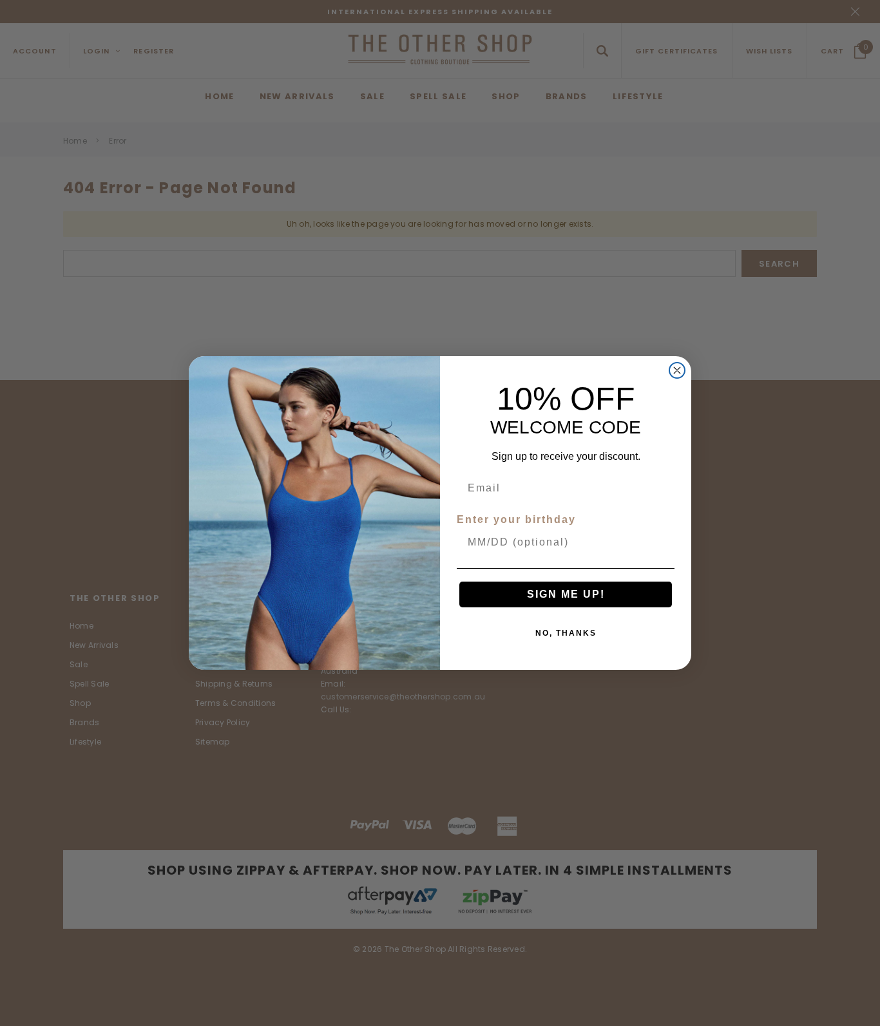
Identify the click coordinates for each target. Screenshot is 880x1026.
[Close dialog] (677, 370)
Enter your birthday (516, 519)
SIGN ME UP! (566, 594)
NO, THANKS (566, 633)
